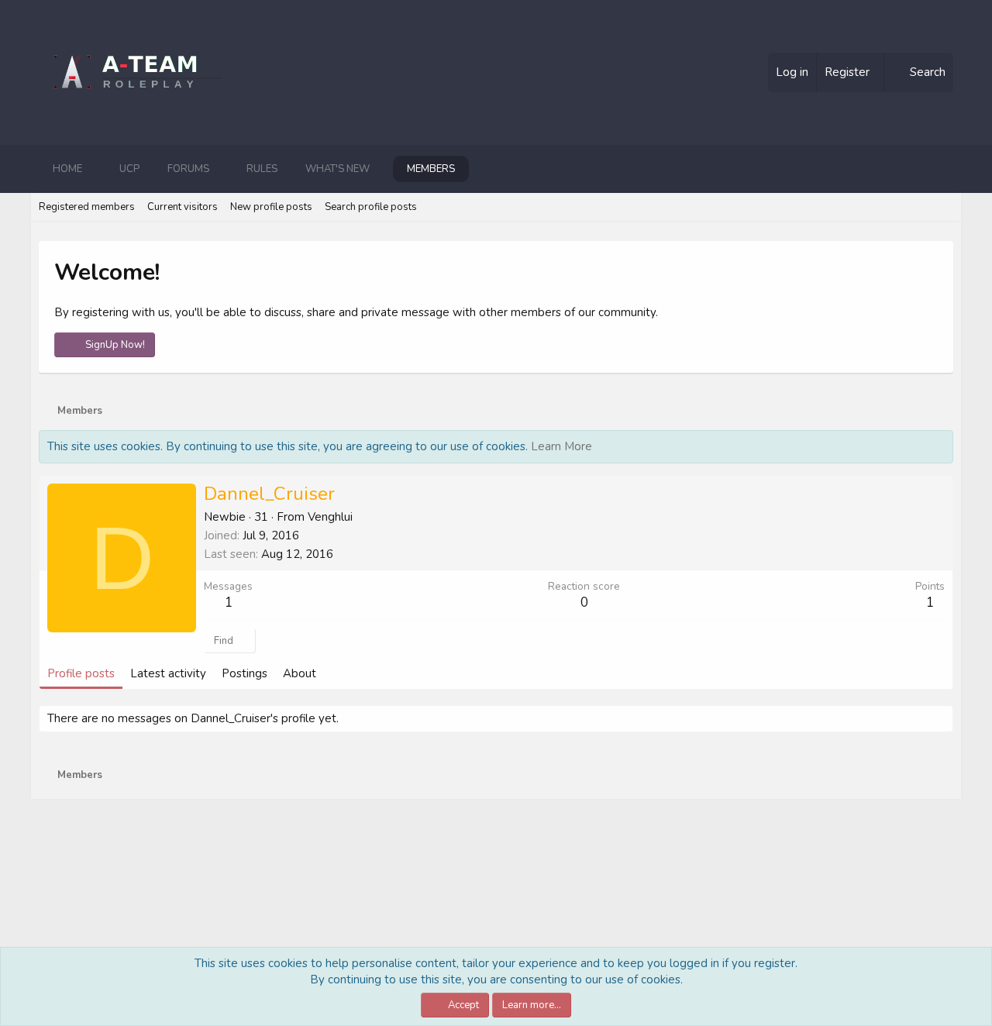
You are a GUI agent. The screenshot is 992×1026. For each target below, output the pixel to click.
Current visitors (182, 207)
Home (67, 169)
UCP (129, 169)
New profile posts (271, 207)
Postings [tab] (244, 673)
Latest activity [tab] (168, 673)
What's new (337, 169)
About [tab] (299, 673)
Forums (188, 169)
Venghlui (330, 517)
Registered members (87, 207)
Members (431, 169)
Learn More (561, 446)
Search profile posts (371, 207)
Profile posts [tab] (81, 673)
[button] (94, 169)
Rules (261, 169)
